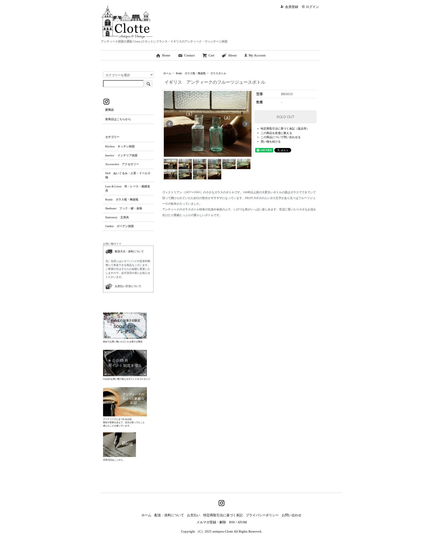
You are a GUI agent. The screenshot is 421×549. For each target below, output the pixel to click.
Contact (189, 55)
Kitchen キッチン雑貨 (120, 146)
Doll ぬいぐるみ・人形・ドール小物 (127, 175)
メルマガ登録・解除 (211, 522)
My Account (257, 55)
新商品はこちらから (118, 119)
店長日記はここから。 (114, 460)
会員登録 (291, 7)
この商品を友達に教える (276, 133)
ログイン (312, 7)
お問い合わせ (291, 515)
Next (245, 123)
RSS (232, 522)
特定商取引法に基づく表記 (223, 515)
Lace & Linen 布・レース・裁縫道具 (127, 188)
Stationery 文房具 (117, 217)
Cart (211, 55)
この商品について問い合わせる (281, 137)
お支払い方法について (126, 285)
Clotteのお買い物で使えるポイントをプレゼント (126, 379)
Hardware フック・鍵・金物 (123, 208)
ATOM (242, 522)
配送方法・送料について (128, 251)
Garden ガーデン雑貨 (119, 226)
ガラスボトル (218, 73)
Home (166, 55)
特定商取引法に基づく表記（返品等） (285, 128)
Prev (169, 123)
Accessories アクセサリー (122, 164)
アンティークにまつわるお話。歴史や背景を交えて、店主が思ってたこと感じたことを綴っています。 (124, 422)
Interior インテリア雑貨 (121, 155)
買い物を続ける (271, 141)
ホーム (167, 73)
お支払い (193, 515)
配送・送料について (169, 515)
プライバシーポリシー (262, 515)
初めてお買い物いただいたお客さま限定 (123, 341)
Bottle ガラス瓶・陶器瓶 (191, 73)
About (232, 55)
